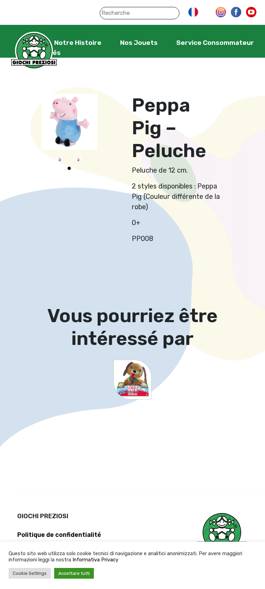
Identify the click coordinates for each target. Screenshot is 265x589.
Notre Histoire (77, 43)
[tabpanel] (60, 159)
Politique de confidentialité (59, 535)
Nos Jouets (139, 43)
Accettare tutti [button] (74, 573)
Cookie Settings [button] (30, 573)
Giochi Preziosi (34, 51)
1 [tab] (69, 168)
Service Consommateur (215, 43)
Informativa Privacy (95, 560)
